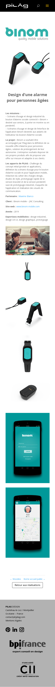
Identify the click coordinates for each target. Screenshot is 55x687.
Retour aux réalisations (27, 585)
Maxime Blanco (26, 196)
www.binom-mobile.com (28, 206)
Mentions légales (14, 620)
